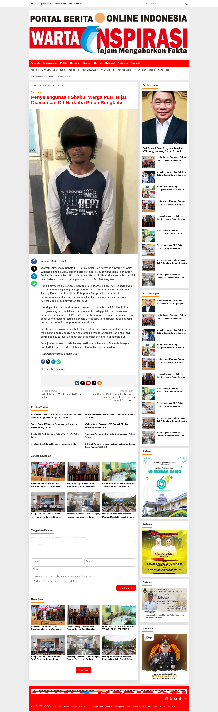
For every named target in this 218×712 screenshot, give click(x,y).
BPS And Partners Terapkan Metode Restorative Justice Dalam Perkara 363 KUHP (110, 445)
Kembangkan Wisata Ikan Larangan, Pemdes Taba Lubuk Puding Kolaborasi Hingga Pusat (83, 516)
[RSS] (99, 383)
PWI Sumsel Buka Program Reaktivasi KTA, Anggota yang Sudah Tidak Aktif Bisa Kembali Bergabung (163, 150)
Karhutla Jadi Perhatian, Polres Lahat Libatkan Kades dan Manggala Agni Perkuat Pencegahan (171, 159)
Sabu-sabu (36, 92)
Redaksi (58, 706)
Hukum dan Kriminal (52, 369)
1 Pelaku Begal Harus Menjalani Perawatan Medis (53, 444)
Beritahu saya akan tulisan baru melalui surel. (57, 581)
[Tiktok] (94, 383)
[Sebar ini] (34, 261)
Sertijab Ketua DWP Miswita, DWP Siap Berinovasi (61, 394)
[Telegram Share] (34, 276)
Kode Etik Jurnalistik (94, 706)
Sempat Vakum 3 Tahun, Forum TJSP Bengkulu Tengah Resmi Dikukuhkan (45, 516)
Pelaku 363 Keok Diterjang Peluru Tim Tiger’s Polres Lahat (55, 435)
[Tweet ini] (34, 269)
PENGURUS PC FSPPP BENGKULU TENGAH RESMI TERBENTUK (118, 485)
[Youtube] (88, 383)
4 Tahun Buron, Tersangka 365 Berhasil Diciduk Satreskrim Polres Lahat (106, 426)
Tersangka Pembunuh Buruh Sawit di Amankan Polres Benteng (110, 435)
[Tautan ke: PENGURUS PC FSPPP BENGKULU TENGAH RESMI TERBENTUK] (148, 235)
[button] (186, 3)
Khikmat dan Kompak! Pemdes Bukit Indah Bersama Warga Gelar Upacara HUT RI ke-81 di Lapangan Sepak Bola (47, 485)
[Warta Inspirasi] (109, 33)
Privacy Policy (139, 706)
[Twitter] (82, 383)
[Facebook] (77, 383)
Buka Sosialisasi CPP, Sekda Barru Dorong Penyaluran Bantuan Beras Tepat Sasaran (170, 247)
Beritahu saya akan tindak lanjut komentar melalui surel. (62, 576)
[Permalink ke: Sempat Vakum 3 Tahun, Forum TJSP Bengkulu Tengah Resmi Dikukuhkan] (48, 502)
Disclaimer (152, 706)
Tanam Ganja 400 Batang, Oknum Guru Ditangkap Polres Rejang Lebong (54, 426)
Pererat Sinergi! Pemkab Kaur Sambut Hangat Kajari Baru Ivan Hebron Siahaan (81, 485)
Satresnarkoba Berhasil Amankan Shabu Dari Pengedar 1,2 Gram (110, 416)
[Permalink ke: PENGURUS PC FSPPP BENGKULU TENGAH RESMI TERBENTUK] (119, 471)
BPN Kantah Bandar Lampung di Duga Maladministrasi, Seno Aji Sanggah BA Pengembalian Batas (56, 416)
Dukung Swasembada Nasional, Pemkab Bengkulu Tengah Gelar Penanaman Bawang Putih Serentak (118, 516)
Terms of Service (167, 706)
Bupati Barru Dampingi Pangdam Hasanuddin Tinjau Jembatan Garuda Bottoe (170, 188)
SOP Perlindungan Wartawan (118, 706)
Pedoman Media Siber (73, 706)
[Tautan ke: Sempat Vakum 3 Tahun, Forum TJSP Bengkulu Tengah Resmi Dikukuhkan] (148, 265)
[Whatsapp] (34, 284)
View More (83, 670)
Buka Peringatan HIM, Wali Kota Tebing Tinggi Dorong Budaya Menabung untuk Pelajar (171, 174)
